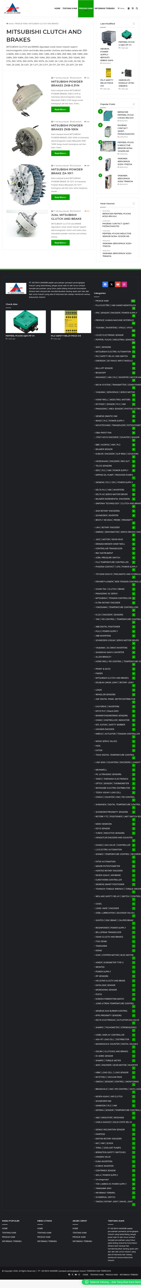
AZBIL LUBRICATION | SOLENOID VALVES (115, 913)
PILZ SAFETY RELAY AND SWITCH (112, 356)
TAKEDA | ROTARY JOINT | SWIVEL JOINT (114, 1201)
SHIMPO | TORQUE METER (108, 1060)
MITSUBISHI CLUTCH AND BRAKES (112, 678)
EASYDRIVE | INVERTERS (107, 706)
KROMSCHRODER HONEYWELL (110, 544)
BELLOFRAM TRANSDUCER (108, 932)
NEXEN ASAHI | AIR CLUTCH (109, 1096)
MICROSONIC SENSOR (106, 990)
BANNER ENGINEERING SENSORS (112, 715)
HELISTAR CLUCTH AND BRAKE (110, 980)
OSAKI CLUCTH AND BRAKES (109, 937)
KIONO (99, 950)
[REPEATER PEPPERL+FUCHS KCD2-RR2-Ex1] (108, 116)
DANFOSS (100, 1134)
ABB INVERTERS (103, 636)
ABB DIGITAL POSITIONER (108, 626)
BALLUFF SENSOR (104, 368)
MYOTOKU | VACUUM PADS (109, 1077)
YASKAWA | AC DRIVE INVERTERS (111, 648)
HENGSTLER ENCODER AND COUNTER (114, 837)
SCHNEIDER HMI (103, 1101)
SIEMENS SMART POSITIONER (110, 884)
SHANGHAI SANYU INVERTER (110, 652)
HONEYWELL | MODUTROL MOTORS (113, 399)
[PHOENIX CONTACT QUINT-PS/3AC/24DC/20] (108, 131)
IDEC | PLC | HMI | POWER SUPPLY (112, 470)
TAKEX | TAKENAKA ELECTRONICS (112, 779)
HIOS (98, 746)
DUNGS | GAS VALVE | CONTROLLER (113, 845)
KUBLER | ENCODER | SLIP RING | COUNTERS (117, 454)
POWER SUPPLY (103, 971)
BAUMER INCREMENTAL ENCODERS (113, 499)
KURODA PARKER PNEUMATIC (110, 999)
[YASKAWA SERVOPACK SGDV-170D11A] (108, 164)
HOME (57, 8)
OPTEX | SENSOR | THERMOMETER (112, 783)
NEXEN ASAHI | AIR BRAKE (108, 875)
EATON (99, 750)
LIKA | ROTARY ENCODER (108, 527)
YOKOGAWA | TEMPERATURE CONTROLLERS (117, 607)
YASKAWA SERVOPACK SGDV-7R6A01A (125, 178)
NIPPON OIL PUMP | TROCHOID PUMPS (114, 475)
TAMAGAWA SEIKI (103, 1188)
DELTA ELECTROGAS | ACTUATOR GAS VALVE (117, 1020)
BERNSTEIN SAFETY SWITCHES (111, 1152)
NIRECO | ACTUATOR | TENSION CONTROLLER (118, 734)
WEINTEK (100, 967)
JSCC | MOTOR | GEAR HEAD (109, 539)
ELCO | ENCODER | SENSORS (109, 614)
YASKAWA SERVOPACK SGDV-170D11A (125, 161)
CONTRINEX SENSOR (106, 1170)
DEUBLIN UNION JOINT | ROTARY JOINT (115, 682)
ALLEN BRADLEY (103, 657)
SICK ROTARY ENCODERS (108, 511)
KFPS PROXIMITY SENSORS (108, 1015)
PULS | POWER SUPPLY (107, 631)
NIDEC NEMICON (104, 824)
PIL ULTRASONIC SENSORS (108, 774)
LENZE (99, 690)
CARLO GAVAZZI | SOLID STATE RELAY (114, 1122)
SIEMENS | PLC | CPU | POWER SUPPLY (114, 482)
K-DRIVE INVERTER (104, 1166)
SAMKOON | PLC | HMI (106, 1105)
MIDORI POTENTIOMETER (108, 866)
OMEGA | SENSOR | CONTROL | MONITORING (117, 1081)
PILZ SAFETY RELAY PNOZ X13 (106, 83)
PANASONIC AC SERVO (107, 593)
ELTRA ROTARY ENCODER (108, 602)
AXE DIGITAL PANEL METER (115, 699)
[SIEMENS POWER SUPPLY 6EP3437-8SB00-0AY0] (108, 38)
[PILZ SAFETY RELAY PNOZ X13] (108, 72)
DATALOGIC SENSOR (105, 985)
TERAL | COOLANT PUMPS (108, 1148)
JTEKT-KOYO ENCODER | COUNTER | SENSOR (117, 437)
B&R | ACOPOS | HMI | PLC (108, 444)
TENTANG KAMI (69, 8)
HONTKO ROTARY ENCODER (109, 870)
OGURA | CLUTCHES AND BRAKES (112, 1051)
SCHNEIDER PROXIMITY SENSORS (112, 812)
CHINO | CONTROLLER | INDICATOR (112, 720)
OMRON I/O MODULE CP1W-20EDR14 (127, 83)
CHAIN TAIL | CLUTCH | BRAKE (110, 589)
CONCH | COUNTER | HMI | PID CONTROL (115, 797)
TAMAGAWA (101, 946)
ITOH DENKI (101, 941)
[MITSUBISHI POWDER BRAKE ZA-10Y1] (27, 185)
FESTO (99, 994)
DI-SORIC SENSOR (104, 1056)
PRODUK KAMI (86, 8)
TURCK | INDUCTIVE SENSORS (110, 833)
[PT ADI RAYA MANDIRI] (12, 8)
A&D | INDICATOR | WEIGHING (110, 1117)
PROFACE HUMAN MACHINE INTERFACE (115, 320)
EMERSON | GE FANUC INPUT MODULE (114, 361)
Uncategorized (102, 1179)
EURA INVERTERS (104, 1161)
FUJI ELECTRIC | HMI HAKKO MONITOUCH (116, 305)
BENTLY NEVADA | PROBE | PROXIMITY (114, 520)
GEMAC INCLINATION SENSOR (110, 1129)
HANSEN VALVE (103, 1157)
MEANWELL (101, 770)
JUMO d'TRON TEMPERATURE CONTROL (115, 1003)
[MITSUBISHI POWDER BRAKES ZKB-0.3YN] (27, 96)
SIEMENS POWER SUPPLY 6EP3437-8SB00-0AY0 (106, 55)
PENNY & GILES (103, 669)
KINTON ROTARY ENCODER (109, 1138)
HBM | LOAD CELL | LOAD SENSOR (112, 1072)
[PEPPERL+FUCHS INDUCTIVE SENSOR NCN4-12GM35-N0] (108, 146)
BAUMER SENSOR (104, 449)
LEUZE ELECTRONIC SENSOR (109, 335)
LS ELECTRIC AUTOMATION (109, 849)
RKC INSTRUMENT (104, 553)
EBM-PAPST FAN (103, 432)
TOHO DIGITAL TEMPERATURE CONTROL (115, 755)
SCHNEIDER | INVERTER (107, 515)
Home (11, 23)
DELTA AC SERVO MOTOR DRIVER (112, 494)
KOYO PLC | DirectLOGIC (107, 711)
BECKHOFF (101, 373)
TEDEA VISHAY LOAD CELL (108, 792)
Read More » (60, 109)
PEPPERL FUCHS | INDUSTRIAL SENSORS (115, 339)
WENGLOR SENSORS (105, 694)
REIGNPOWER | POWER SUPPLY (111, 928)
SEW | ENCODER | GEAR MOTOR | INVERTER (117, 1065)
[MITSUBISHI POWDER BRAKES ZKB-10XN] (27, 140)
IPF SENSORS (102, 976)
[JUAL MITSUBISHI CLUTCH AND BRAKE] (27, 223)
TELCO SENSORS (104, 466)
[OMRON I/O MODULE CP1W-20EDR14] (127, 72)
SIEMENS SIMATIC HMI (106, 416)
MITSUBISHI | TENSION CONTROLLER (113, 598)
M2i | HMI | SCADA (104, 1143)
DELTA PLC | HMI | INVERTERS (110, 490)
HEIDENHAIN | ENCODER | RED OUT (113, 461)
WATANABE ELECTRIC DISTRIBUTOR (113, 788)
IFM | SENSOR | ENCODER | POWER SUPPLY (116, 313)
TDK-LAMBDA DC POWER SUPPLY (111, 1184)
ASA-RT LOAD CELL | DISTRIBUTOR (112, 1039)
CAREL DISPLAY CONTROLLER (110, 1035)
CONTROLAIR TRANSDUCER (109, 548)
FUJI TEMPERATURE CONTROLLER (112, 562)
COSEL (99, 904)
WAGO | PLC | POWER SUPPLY (110, 420)
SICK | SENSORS (103, 347)
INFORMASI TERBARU (105, 8)
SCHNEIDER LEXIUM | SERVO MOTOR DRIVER (117, 640)
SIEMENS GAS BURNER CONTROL (112, 1011)
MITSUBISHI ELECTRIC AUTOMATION (113, 351)
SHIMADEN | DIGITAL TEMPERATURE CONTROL (118, 804)
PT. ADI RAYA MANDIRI (47, 1271)
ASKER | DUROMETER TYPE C (110, 962)
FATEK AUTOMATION (106, 861)
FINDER (99, 673)
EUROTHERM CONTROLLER (109, 880)
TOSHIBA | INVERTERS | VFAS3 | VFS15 (114, 327)
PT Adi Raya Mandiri (61, 78)
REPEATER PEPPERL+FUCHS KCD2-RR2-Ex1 (126, 115)
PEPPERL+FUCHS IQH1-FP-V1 (20, 336)
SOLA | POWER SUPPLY (107, 1175)
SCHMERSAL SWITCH (105, 1197)
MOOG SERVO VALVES (106, 741)
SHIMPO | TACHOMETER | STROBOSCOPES (116, 1027)
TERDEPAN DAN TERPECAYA (99, 1271)
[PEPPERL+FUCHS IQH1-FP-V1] (127, 34)
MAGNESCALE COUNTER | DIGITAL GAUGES (117, 1044)
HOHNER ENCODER (105, 729)
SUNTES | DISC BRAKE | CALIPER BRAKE (115, 920)
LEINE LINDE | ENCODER (107, 908)
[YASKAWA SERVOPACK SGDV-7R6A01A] (108, 181)
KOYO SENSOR (103, 828)
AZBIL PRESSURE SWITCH (108, 557)
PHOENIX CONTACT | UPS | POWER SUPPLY (116, 566)
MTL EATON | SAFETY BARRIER (110, 724)
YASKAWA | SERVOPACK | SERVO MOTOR (115, 392)
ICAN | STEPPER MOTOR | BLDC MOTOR (114, 955)
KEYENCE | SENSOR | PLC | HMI (111, 404)
